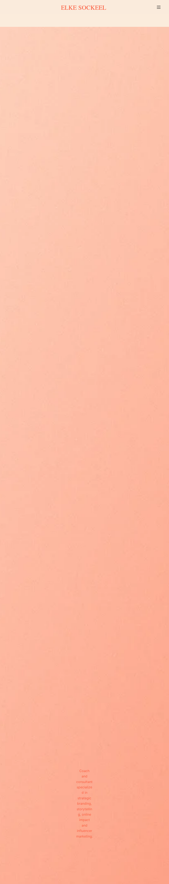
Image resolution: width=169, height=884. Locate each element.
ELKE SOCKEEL (83, 7)
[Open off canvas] (159, 7)
